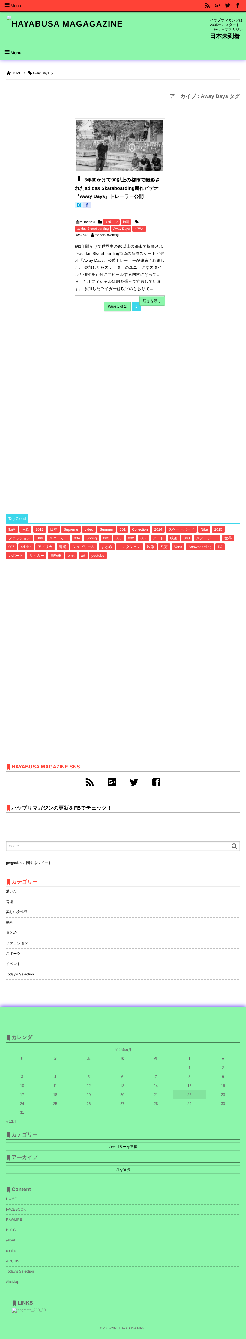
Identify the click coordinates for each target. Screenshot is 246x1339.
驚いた (11, 891)
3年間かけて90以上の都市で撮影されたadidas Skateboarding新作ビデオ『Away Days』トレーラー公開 (117, 188)
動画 (126, 222)
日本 (53, 529)
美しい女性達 (17, 912)
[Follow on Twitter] (228, 5)
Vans (178, 547)
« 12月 (11, 1121)
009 (143, 538)
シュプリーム (83, 547)
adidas (26, 547)
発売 (164, 547)
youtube (98, 555)
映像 (150, 547)
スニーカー (58, 538)
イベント (13, 964)
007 (11, 547)
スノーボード (207, 538)
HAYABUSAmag (107, 235)
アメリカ (45, 547)
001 (123, 529)
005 (119, 538)
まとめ (106, 547)
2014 (158, 529)
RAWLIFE (14, 1219)
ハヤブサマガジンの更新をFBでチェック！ (62, 808)
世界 (228, 538)
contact (12, 1251)
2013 (40, 529)
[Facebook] (156, 782)
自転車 (55, 555)
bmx (71, 555)
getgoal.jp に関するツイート (29, 863)
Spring (91, 538)
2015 (218, 529)
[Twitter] (134, 782)
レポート (15, 555)
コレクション (129, 547)
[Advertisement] (51, 413)
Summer (106, 529)
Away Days (121, 229)
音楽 (62, 547)
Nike (204, 529)
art (83, 555)
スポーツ (111, 222)
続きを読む (152, 301)
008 (187, 538)
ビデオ (139, 229)
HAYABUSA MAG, (132, 1328)
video (89, 529)
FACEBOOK (16, 1209)
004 (77, 538)
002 (131, 538)
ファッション (19, 538)
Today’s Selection (20, 1271)
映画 (173, 538)
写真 (25, 529)
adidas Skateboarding (93, 229)
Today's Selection (20, 974)
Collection (140, 529)
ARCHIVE (14, 1261)
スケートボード (181, 529)
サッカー (36, 555)
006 (40, 538)
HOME (11, 1199)
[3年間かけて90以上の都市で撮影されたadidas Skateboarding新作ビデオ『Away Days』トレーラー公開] (120, 145)
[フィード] (90, 782)
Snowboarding (200, 547)
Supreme (71, 529)
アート (158, 538)
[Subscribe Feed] (207, 5)
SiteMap (12, 1282)
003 (106, 538)
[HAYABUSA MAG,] (65, 25)
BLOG (11, 1230)
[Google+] (112, 782)
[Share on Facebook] (238, 5)
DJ (220, 547)
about (10, 1240)
